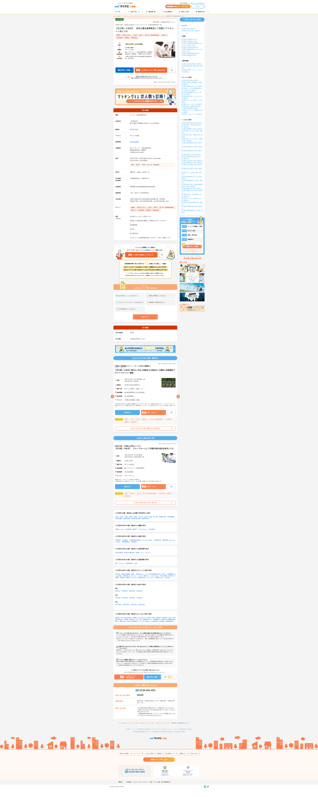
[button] (145, 316)
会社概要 (128, 782)
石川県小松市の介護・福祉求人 (190, 30)
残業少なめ (123, 621)
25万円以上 (132, 597)
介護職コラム (182, 753)
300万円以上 (126, 604)
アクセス (134, 782)
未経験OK (158, 617)
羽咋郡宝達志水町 (136, 518)
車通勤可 (135, 617)
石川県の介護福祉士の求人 (189, 39)
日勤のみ (132, 619)
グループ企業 (156, 782)
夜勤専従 (117, 617)
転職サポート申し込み (159, 759)
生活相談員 (128, 529)
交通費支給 (162, 621)
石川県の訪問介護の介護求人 (190, 80)
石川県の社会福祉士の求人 (189, 41)
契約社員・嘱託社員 (129, 552)
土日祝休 (126, 619)
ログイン (197, 6)
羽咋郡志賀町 (126, 518)
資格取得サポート (147, 619)
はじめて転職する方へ (192, 250)
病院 (116, 563)
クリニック (121, 563)
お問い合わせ (194, 753)
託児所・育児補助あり (132, 621)
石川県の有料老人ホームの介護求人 (192, 86)
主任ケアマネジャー (167, 729)
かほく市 (140, 516)
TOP (119, 11)
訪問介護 (117, 574)
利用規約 (159, 753)
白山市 (146, 516)
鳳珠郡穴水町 (145, 518)
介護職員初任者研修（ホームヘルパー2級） (141, 540)
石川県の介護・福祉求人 (188, 28)
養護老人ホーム (160, 577)
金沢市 (117, 516)
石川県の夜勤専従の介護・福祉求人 (192, 122)
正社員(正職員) (134, 142)
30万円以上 (139, 597)
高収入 (170, 617)
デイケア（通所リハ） (144, 575)
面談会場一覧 (151, 11)
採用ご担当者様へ (125, 753)
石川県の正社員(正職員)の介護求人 (191, 64)
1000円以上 (125, 590)
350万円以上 (134, 604)
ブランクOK (138, 619)
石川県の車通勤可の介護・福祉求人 (192, 128)
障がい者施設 (163, 575)
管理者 (183, 731)
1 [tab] (164, 59)
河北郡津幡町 (170, 516)
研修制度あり (156, 619)
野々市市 (155, 516)
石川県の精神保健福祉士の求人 (190, 53)
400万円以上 (141, 604)
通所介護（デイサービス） (130, 575)
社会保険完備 (154, 621)
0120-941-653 (147, 690)
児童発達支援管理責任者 (140, 731)
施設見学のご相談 (124, 70)
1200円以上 (132, 590)
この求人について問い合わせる (151, 70)
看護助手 (134, 529)
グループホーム (155, 575)
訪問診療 (122, 577)
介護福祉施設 (129, 563)
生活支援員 (152, 529)
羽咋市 (135, 516)
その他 (135, 563)
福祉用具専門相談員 (166, 731)
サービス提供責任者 (180, 729)
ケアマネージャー (143, 529)
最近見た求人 (201, 11)
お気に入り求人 (185, 11)
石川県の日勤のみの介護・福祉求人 (192, 162)
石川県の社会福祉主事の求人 (190, 47)
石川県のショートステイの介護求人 (192, 114)
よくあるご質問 (149, 753)
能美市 (150, 516)
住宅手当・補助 (151, 617)
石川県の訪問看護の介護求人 (190, 108)
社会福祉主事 (157, 540)
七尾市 (121, 516)
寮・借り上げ (141, 617)
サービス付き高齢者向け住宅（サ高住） (155, 574)
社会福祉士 (125, 540)
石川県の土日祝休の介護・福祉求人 (192, 160)
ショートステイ (150, 577)
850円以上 (118, 590)
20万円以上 (125, 597)
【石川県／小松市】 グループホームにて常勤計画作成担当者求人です (144, 448)
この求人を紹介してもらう (141, 255)
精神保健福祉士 (126, 541)
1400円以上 (139, 590)
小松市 (126, 516)
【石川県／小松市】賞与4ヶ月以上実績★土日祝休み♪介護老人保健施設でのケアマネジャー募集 (145, 371)
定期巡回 (128, 577)
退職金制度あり (170, 621)
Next (178, 396)
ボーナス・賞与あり (144, 621)
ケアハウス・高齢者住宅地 (138, 577)
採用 (151, 782)
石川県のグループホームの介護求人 (192, 104)
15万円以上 (118, 597)
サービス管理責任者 (153, 731)
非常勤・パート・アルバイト (143, 552)
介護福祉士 (118, 540)
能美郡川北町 (162, 516)
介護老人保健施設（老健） (128, 574)
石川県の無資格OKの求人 (189, 55)
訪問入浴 (170, 575)
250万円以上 (118, 604)
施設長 (189, 729)
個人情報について (170, 753)
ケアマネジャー (156, 729)
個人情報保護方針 (166, 782)
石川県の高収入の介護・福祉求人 (191, 154)
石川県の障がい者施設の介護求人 (191, 106)
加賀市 (130, 516)
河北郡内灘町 (118, 518)
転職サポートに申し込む (177, 6)
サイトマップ (137, 753)
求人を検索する (168, 11)
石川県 (127, 47)
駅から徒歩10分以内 (126, 617)
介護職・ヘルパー (119, 529)
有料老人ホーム (140, 574)
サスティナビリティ (143, 782)
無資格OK (134, 541)
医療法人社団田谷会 (120, 367)
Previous (112, 396)
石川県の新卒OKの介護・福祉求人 (191, 188)
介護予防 (167, 577)
